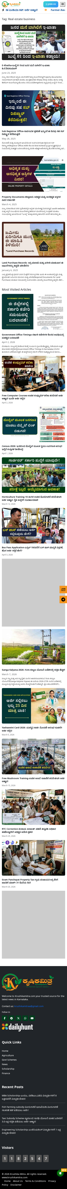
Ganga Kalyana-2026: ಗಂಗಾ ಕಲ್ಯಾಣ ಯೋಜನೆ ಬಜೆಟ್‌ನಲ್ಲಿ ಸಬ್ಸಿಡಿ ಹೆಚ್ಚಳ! (33, 669)
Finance (6, 1073)
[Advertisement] (33, 592)
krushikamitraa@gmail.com (28, 1006)
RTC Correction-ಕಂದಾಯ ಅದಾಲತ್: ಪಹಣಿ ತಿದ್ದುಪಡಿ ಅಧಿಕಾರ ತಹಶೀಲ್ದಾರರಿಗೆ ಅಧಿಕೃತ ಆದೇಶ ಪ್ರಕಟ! (29, 830)
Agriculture (8, 1055)
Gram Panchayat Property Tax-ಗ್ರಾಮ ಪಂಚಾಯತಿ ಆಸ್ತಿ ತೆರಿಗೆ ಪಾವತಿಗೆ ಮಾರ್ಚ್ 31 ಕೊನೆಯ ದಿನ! (30, 881)
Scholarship (8, 1068)
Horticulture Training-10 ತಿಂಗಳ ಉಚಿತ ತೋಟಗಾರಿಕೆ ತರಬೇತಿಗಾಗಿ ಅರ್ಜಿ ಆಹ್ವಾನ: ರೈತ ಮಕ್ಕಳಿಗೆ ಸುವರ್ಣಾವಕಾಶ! (32, 498)
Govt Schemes (9, 1059)
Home (5, 1050)
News (5, 1064)
